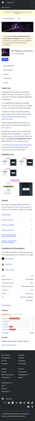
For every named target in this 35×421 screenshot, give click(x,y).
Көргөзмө (21, 355)
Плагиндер (21, 360)
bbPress (5, 388)
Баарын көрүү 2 (29, 293)
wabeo (26, 134)
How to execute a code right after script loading (9, 235)
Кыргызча (8, 399)
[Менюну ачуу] (32, 2)
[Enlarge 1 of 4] (14, 159)
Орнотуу (6, 74)
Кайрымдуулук (23, 374)
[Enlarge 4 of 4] (31, 180)
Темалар (21, 358)
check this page (24, 207)
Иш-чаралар (22, 372)
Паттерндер (22, 363)
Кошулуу (21, 369)
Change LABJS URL (8, 219)
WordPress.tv (6, 377)
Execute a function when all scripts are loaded (9, 241)
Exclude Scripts (6, 214)
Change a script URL (8, 230)
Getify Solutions (6, 127)
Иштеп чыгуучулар (7, 374)
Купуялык (5, 363)
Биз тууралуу (6, 355)
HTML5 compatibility (8, 225)
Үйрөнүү (4, 369)
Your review (5, 333)
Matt (4, 385)
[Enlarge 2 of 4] (31, 159)
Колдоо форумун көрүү (9, 345)
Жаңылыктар (6, 358)
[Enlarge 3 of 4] (14, 170)
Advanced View (6, 305)
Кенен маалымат (8, 66)
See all (31, 333)
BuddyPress (6, 391)
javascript (23, 297)
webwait (10, 136)
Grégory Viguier (9, 269)
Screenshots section (22, 141)
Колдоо (5, 82)
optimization (30, 297)
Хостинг (4, 360)
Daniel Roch (8, 264)
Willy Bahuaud (20, 53)
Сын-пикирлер (7, 70)
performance (29, 300)
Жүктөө (5, 59)
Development (7, 78)
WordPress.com (7, 383)
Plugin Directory (6, 7)
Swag (20, 377)
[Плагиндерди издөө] (19, 18)
